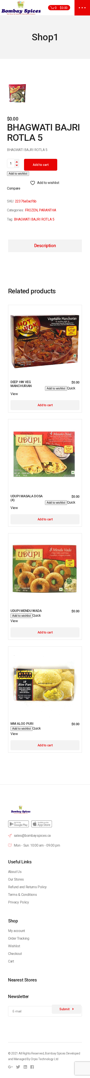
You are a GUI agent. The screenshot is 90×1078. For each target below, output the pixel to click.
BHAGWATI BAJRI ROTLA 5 (34, 219)
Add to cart (40, 164)
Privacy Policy (18, 902)
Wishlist (14, 946)
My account (16, 931)
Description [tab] (45, 245)
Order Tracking (18, 938)
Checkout (15, 954)
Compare (13, 188)
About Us (14, 872)
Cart (11, 961)
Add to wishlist (18, 173)
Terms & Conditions (22, 895)
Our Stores (16, 879)
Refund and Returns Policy (27, 887)
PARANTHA (47, 210)
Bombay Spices (55, 1053)
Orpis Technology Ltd (44, 1059)
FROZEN (31, 210)
